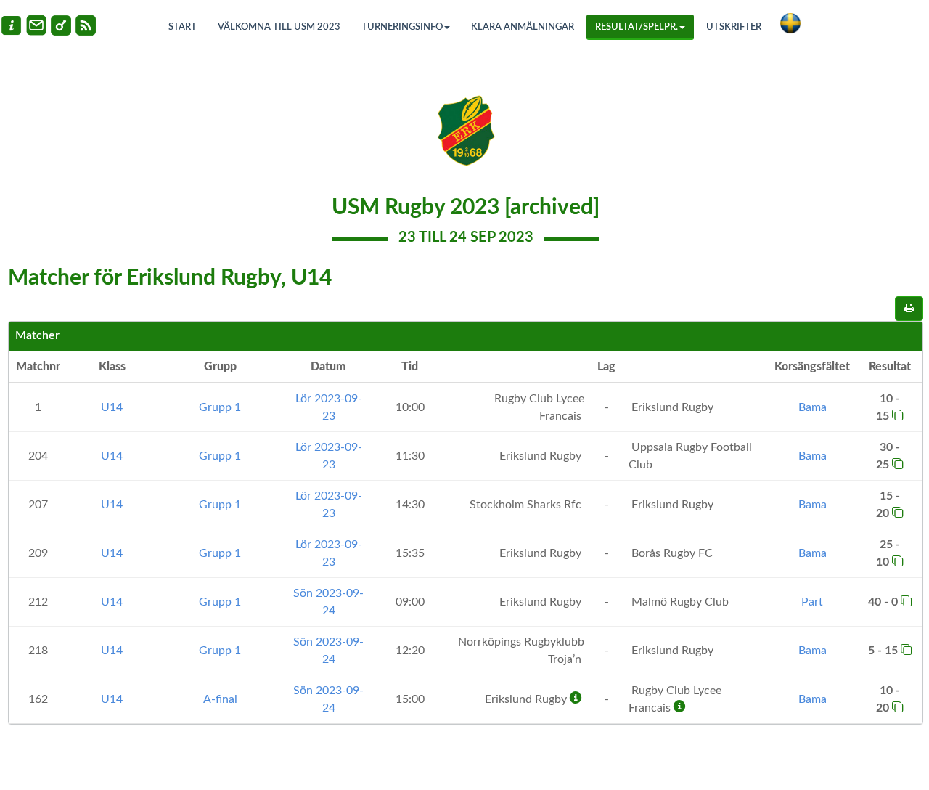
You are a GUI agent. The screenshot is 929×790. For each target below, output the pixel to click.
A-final (220, 699)
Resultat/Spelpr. (636, 27)
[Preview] (909, 308)
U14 (112, 407)
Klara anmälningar (522, 27)
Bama (812, 407)
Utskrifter (733, 27)
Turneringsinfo (402, 27)
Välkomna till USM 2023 (279, 27)
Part (812, 602)
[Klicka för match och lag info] (898, 415)
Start (182, 27)
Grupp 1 (220, 407)
